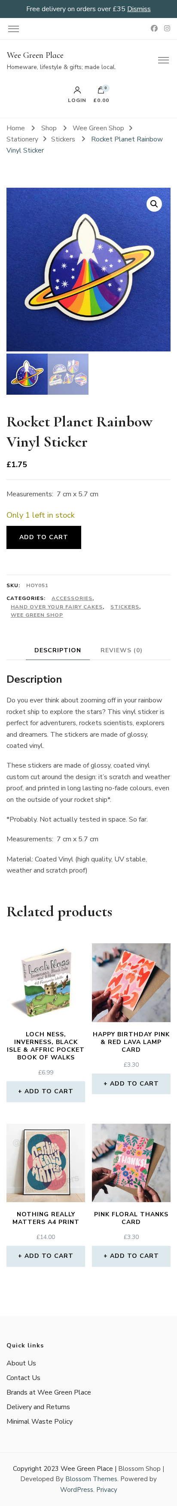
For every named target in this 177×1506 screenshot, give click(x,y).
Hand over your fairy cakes (57, 606)
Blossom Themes (91, 1479)
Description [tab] (57, 650)
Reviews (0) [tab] (122, 650)
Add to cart (43, 537)
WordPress (76, 1489)
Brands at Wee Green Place (48, 1392)
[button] (154, 204)
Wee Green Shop (37, 615)
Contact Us (23, 1378)
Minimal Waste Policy (39, 1421)
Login (77, 100)
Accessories (72, 598)
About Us (21, 1363)
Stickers (124, 606)
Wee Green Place (35, 55)
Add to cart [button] (48, 1091)
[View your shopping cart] (101, 92)
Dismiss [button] (139, 9)
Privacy (106, 1489)
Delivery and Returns (38, 1407)
